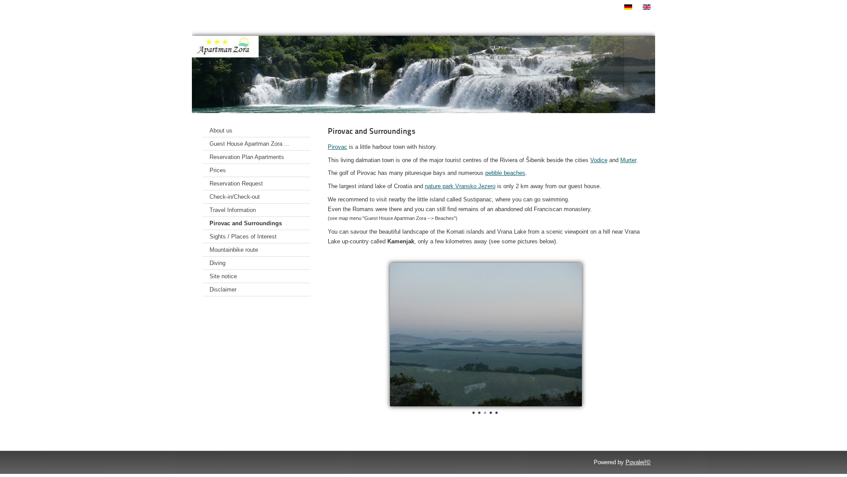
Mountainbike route (234, 249)
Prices (218, 170)
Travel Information (233, 210)
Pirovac (337, 147)
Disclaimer (223, 289)
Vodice (598, 160)
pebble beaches (505, 173)
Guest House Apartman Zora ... (249, 143)
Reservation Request (236, 183)
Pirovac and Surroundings (246, 223)
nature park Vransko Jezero (460, 186)
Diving (217, 263)
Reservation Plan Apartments (247, 157)
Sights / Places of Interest (243, 236)
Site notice (223, 276)
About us (221, 130)
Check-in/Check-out (235, 196)
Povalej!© (638, 462)
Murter (628, 160)
